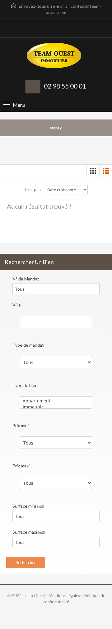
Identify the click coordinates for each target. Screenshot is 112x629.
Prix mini (20, 425)
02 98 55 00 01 (65, 86)
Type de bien (25, 385)
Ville (16, 304)
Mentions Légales (64, 595)
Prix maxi (21, 465)
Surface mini (28, 506)
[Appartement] (56, 401)
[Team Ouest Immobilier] (56, 58)
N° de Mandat (25, 278)
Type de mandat (28, 345)
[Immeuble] (56, 407)
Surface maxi (28, 532)
